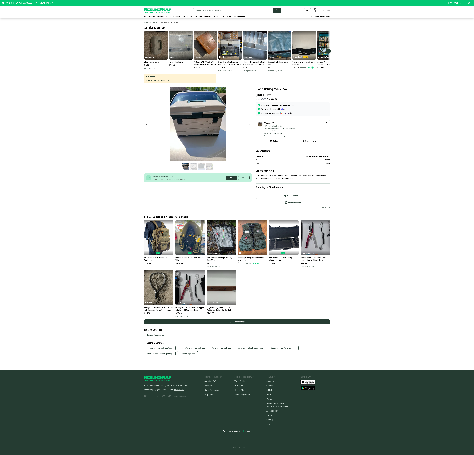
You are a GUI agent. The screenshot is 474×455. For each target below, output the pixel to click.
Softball (185, 16)
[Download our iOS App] (309, 382)
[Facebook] (151, 396)
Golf (200, 16)
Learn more (179, 389)
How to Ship (239, 390)
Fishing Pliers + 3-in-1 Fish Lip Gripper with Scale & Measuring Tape (189, 309)
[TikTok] (169, 396)
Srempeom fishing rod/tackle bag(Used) (303, 63)
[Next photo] (249, 124)
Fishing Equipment (151, 22)
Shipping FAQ (210, 381)
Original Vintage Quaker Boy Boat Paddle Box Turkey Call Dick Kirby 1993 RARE (220, 309)
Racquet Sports (219, 16)
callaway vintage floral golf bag (159, 354)
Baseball (176, 16)
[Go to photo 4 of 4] (209, 166)
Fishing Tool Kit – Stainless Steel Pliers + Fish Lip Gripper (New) (313, 259)
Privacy (269, 399)
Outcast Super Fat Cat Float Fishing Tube (189, 259)
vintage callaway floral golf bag (283, 348)
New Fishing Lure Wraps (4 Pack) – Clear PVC (220, 259)
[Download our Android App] (315, 388)
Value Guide (325, 16)
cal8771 (173, 57)
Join (328, 10)
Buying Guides (180, 396)
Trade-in (243, 178)
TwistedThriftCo (323, 57)
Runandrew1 (297, 57)
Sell (307, 10)
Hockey (168, 16)
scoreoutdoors (150, 253)
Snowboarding (239, 16)
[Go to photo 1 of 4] (185, 166)
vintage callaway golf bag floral (159, 348)
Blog (268, 424)
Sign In (321, 10)
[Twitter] (163, 396)
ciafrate (271, 57)
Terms (269, 394)
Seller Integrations (242, 394)
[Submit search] (277, 10)
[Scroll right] (328, 51)
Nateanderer (149, 57)
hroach (221, 57)
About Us (270, 381)
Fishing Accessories (169, 22)
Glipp (240, 253)
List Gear (231, 178)
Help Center (314, 16)
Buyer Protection (211, 390)
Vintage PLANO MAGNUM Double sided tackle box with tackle (205, 63)
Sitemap (270, 420)
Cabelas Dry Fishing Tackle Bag (278, 63)
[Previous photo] (146, 124)
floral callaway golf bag (221, 348)
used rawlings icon (187, 354)
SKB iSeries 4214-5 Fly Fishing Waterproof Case (280, 259)
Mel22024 (198, 57)
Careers (269, 385)
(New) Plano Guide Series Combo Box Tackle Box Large (229, 63)
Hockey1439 (248, 57)
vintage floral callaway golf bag (192, 348)
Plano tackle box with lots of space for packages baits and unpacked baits (254, 63)
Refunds (208, 385)
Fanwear (160, 16)
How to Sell (239, 385)
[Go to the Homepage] (157, 10)
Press (269, 415)
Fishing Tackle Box (176, 62)
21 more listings (238, 322)
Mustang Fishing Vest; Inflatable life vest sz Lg (252, 259)
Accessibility (272, 411)
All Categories (149, 16)
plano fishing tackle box (153, 62)
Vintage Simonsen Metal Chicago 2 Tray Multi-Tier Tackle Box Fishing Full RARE (328, 63)
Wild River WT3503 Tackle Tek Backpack (155, 259)
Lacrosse (193, 16)
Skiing (229, 16)
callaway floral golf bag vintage (250, 348)
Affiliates (270, 390)
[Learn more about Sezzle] (286, 113)
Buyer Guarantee (287, 105)
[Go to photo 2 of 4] (193, 166)
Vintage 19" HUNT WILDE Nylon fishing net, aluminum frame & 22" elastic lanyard (158, 309)
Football (207, 16)
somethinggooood (214, 253)
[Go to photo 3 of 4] (201, 166)
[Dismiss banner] (469, 3)
